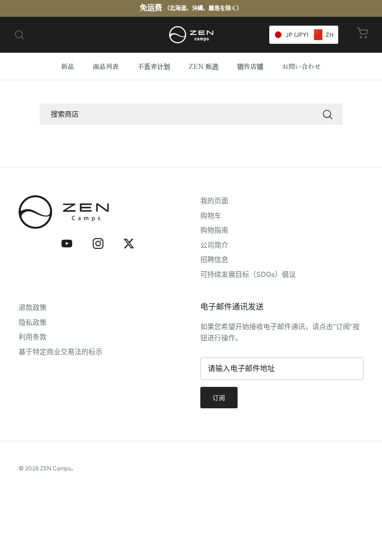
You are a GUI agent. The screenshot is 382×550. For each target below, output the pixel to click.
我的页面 (214, 200)
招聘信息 (214, 259)
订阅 (218, 397)
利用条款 (33, 336)
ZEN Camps (55, 468)
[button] (303, 35)
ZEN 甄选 (203, 66)
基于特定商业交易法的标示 (60, 351)
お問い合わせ (301, 66)
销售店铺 (250, 66)
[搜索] (327, 114)
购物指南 (214, 230)
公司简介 (214, 245)
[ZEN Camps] (191, 34)
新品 (67, 66)
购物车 (210, 215)
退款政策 (33, 307)
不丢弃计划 (153, 66)
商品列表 (106, 66)
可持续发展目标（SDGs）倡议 (248, 274)
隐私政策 (33, 322)
